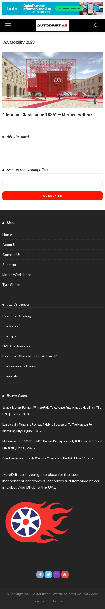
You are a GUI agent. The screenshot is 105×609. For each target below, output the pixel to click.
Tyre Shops (11, 284)
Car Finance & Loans (19, 366)
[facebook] (40, 574)
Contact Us (11, 254)
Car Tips (9, 336)
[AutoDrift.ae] (52, 25)
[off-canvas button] (8, 25)
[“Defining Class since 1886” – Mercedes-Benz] (52, 80)
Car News (10, 326)
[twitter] (48, 574)
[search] (96, 25)
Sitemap (9, 264)
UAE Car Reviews (16, 346)
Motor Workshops (17, 274)
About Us (9, 244)
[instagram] (56, 574)
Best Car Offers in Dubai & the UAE (31, 356)
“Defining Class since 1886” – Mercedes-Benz (47, 115)
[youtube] (65, 574)
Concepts (10, 376)
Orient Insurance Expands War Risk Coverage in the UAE (37, 458)
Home (7, 234)
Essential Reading (16, 316)
